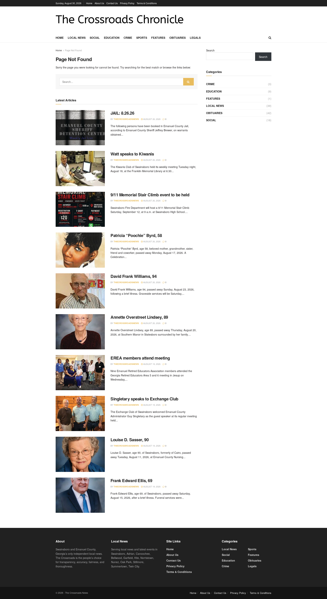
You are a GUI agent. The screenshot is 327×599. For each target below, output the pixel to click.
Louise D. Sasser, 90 (130, 440)
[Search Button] (188, 81)
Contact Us (112, 3)
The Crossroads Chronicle (120, 19)
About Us (99, 3)
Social (95, 38)
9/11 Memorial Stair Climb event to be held (150, 195)
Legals (195, 38)
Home (89, 3)
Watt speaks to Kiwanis (132, 154)
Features (158, 38)
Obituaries (177, 38)
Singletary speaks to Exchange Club (144, 399)
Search (210, 50)
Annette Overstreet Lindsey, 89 (139, 317)
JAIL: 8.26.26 (122, 113)
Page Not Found (73, 50)
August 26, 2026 (151, 118)
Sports (141, 38)
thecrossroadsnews (126, 119)
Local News (77, 38)
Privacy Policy (127, 3)
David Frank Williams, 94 (133, 276)
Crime (128, 38)
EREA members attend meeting (140, 358)
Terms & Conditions (147, 3)
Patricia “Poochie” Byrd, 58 (136, 235)
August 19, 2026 (151, 363)
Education (111, 38)
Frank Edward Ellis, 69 (131, 480)
